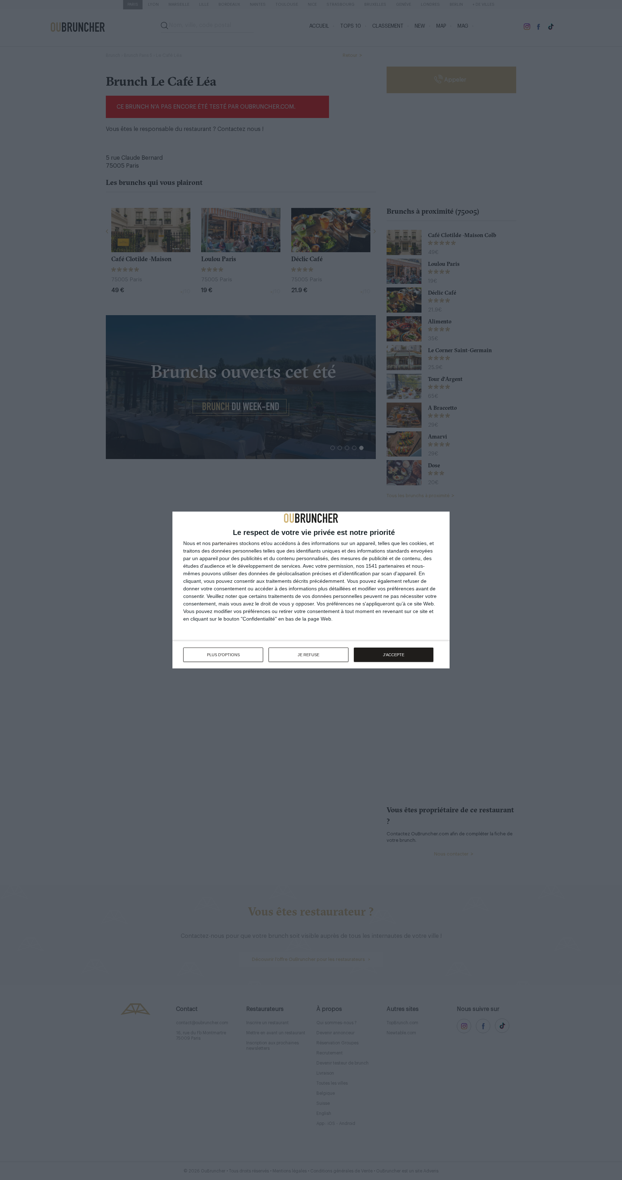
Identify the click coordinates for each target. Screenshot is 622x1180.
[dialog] (311, 590)
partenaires (225, 543)
